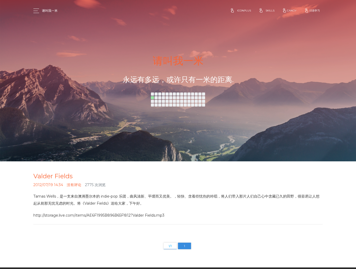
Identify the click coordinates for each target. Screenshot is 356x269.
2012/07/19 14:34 (48, 184)
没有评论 (74, 184)
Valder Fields (53, 176)
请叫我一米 (50, 11)
